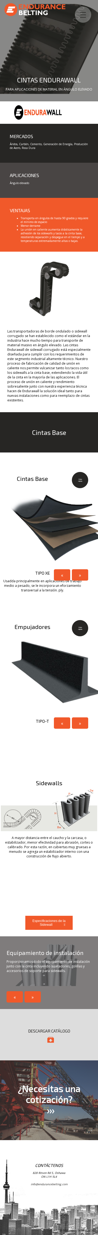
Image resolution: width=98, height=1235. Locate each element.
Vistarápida (77, 482)
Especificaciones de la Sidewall (49, 923)
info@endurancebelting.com (49, 1184)
